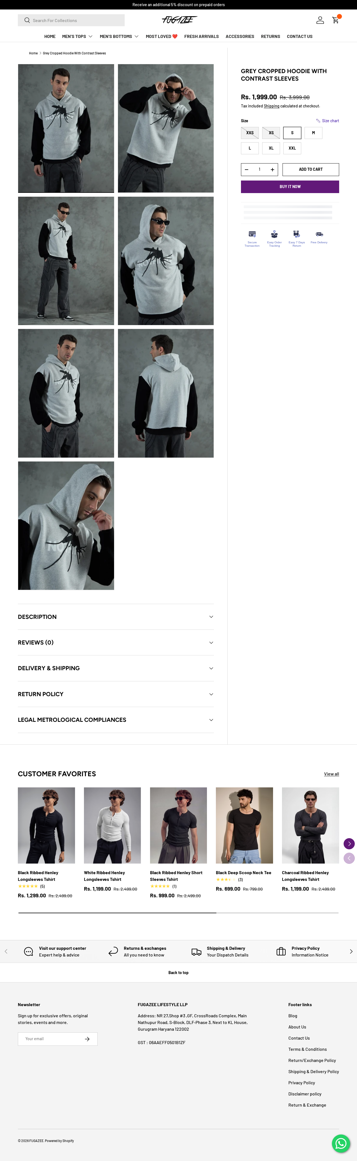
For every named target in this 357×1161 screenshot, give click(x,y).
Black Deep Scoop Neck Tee (243, 872)
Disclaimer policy (305, 1093)
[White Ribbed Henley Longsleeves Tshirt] (112, 825)
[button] (327, 121)
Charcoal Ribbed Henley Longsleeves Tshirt (305, 876)
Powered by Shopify (59, 1141)
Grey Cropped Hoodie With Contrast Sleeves (74, 53)
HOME (50, 36)
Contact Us (299, 1037)
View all (331, 773)
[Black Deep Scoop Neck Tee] (244, 825)
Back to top (178, 972)
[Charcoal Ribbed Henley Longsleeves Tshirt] (310, 825)
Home (33, 53)
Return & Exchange (307, 1104)
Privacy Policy (301, 1082)
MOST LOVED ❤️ (162, 36)
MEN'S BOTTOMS (116, 36)
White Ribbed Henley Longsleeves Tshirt (104, 876)
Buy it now (290, 186)
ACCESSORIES (240, 36)
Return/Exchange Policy (312, 1060)
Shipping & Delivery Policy (313, 1071)
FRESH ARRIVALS (201, 36)
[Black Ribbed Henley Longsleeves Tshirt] (46, 825)
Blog (292, 1015)
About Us (297, 1026)
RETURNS (270, 36)
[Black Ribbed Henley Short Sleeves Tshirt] (178, 825)
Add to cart (311, 169)
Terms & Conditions (307, 1049)
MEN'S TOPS (74, 36)
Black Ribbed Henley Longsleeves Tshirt (38, 876)
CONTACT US (300, 36)
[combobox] (71, 20)
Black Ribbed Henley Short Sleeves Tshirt (176, 876)
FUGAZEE (36, 1141)
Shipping (271, 106)
